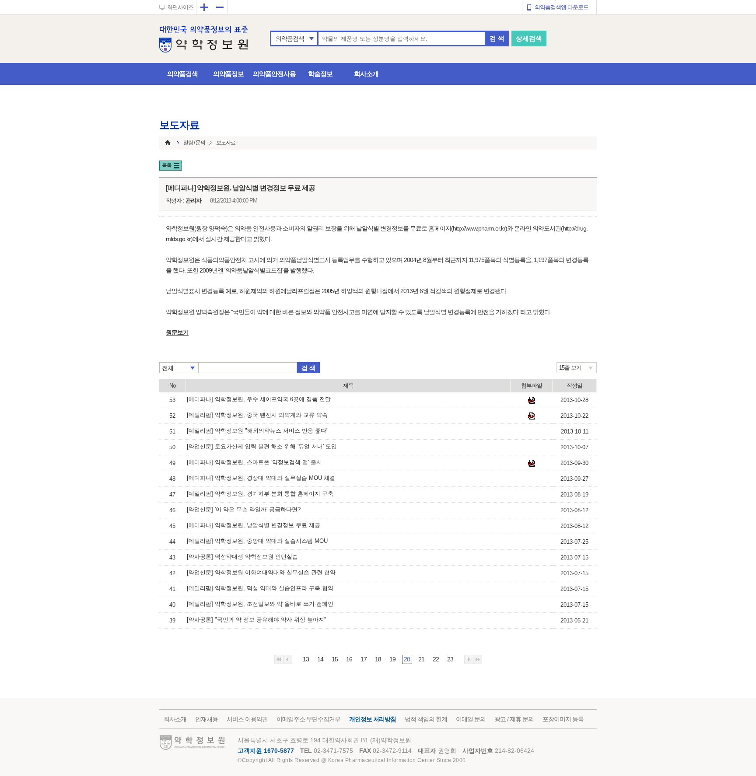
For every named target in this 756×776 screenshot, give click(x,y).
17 (363, 659)
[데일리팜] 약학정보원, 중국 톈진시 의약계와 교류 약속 (257, 415)
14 (320, 659)
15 (335, 659)
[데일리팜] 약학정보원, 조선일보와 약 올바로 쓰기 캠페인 (260, 604)
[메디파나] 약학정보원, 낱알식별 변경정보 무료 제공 (253, 525)
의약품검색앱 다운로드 (561, 7)
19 (392, 659)
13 (306, 659)
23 (450, 659)
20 (407, 659)
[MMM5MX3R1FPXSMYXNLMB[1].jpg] (532, 463)
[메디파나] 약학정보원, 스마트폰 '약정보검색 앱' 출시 (254, 462)
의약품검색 (290, 38)
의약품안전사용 (274, 73)
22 (436, 659)
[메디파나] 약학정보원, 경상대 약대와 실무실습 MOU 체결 (261, 478)
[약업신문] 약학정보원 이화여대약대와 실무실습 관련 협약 (261, 572)
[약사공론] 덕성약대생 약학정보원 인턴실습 (242, 556)
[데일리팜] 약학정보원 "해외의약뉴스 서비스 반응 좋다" (258, 430)
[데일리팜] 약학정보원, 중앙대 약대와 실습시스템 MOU (257, 541)
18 (378, 659)
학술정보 (320, 73)
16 (349, 659)
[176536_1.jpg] (532, 416)
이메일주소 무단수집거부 (308, 719)
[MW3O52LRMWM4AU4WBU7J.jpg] (532, 400)
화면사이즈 (180, 7)
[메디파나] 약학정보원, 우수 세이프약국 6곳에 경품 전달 (259, 399)
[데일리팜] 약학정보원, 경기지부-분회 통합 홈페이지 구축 (260, 493)
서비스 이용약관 (247, 719)
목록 (167, 165)
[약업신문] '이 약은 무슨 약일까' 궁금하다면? (244, 509)
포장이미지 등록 (563, 719)
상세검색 (529, 38)
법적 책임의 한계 (426, 719)
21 (421, 659)
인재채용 (206, 719)
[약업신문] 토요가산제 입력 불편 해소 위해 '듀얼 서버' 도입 (262, 446)
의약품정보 (228, 73)
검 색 (497, 38)
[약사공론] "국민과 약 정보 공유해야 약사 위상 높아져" (256, 619)
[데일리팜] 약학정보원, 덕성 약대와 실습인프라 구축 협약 (260, 588)
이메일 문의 (471, 719)
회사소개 (366, 73)
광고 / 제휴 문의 (514, 719)
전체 (167, 367)
